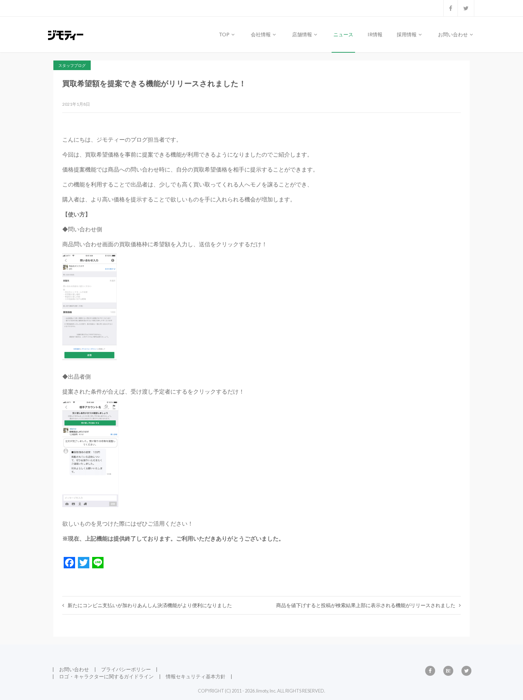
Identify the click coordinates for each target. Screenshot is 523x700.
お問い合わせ (453, 34)
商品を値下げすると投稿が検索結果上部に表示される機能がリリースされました (365, 605)
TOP (225, 34)
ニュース (343, 34)
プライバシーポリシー (126, 669)
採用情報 (407, 34)
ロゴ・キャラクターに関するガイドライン (106, 676)
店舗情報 (302, 34)
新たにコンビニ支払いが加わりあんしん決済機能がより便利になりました (150, 605)
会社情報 (261, 34)
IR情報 (375, 34)
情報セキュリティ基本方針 (196, 676)
